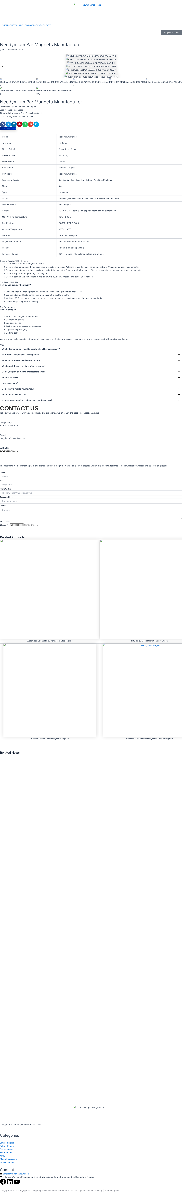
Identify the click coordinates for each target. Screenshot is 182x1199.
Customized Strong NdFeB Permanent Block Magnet (50, 641)
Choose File (4, 525)
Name (2, 472)
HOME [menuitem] (3, 25)
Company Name (6, 497)
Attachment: (5, 521)
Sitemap (98, 1190)
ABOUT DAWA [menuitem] (25, 25)
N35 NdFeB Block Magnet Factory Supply (149, 641)
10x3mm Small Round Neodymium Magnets (49, 738)
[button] (2, 66)
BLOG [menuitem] (34, 25)
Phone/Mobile (5, 489)
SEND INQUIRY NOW (13, 529)
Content (3, 505)
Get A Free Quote (8, 128)
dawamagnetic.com (9, 451)
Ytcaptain (114, 1190)
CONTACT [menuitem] (46, 25)
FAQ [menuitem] (39, 25)
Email (2, 480)
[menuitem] (12, 25)
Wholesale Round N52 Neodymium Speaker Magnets (149, 738)
